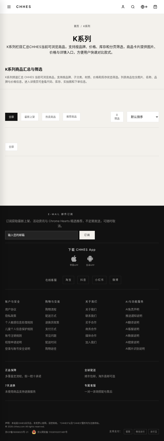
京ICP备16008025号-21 (16, 432)
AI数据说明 (132, 335)
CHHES (23, 6)
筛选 (117, 118)
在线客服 (51, 280)
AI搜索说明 (132, 342)
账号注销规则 (13, 335)
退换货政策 (52, 322)
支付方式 (50, 329)
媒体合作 (91, 335)
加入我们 (91, 342)
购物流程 (50, 309)
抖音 (83, 279)
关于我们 (91, 309)
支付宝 (153, 431)
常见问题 (50, 335)
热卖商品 (50, 117)
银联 (128, 431)
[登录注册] (123, 6)
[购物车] (155, 6)
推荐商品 (71, 116)
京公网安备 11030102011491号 (52, 432)
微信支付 (140, 431)
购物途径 (50, 348)
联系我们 (91, 315)
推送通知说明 (134, 315)
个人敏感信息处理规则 (19, 322)
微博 (115, 279)
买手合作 (91, 322)
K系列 (86, 26)
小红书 (99, 279)
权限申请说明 (13, 342)
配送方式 (50, 315)
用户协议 (10, 309)
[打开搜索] (132, 6)
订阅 (87, 235)
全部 (11, 117)
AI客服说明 (132, 329)
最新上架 (30, 117)
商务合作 (91, 329)
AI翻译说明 (132, 322)
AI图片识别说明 (135, 348)
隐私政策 (10, 315)
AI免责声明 (132, 309)
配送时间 (50, 342)
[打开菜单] (9, 7)
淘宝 (68, 279)
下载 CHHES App (82, 249)
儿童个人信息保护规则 (19, 329)
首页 (76, 26)
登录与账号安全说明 (17, 348)
